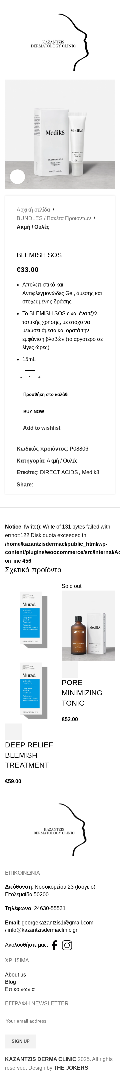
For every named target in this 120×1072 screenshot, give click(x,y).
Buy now (33, 411)
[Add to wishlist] (31, 732)
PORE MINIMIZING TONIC (82, 692)
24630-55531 (50, 908)
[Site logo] (60, 42)
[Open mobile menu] (8, 42)
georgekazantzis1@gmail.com (57, 922)
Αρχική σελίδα (33, 210)
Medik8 (90, 472)
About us (15, 974)
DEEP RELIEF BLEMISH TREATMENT (29, 755)
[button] (13, 732)
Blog (10, 982)
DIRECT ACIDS (59, 472)
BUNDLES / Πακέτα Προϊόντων (54, 218)
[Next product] (33, 241)
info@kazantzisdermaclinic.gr (42, 930)
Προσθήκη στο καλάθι (46, 394)
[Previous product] (20, 241)
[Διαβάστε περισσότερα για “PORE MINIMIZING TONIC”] (70, 669)
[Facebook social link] (37, 484)
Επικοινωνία (20, 989)
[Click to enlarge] (17, 176)
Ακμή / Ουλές (33, 227)
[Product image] (31, 687)
